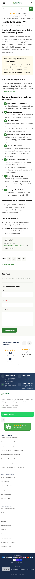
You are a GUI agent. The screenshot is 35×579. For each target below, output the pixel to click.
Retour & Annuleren (6, 546)
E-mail (4, 301)
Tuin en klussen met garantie (8, 463)
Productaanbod (6, 435)
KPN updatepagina (9, 91)
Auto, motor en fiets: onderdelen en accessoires (14, 442)
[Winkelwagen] (31, 3)
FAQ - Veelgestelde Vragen (8, 508)
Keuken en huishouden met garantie (10, 454)
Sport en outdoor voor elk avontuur (10, 458)
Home (3, 18)
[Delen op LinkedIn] (19, 259)
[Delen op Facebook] (9, 259)
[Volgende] (29, 343)
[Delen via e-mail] (24, 259)
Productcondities (7, 475)
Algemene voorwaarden (19, 569)
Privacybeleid (14, 574)
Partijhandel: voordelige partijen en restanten (13, 467)
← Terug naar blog (8, 264)
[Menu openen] (4, 3)
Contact (3, 512)
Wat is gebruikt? (5, 498)
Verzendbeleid (30, 569)
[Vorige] (24, 343)
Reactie (5, 310)
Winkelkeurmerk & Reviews (8, 542)
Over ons (3, 517)
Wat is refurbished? (6, 485)
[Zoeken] (31, 9)
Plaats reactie (9, 330)
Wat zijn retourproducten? (8, 490)
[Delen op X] (14, 259)
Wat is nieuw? (5, 481)
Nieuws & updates (12, 18)
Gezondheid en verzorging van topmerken (12, 450)
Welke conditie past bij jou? (8, 477)
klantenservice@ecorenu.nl (14, 245)
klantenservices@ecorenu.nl (10, 407)
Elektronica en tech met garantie (9, 437)
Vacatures (3, 521)
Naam (4, 290)
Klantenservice (6, 506)
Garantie (3, 534)
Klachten (3, 529)
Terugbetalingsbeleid (6, 525)
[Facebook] (3, 420)
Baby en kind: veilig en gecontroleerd (11, 446)
